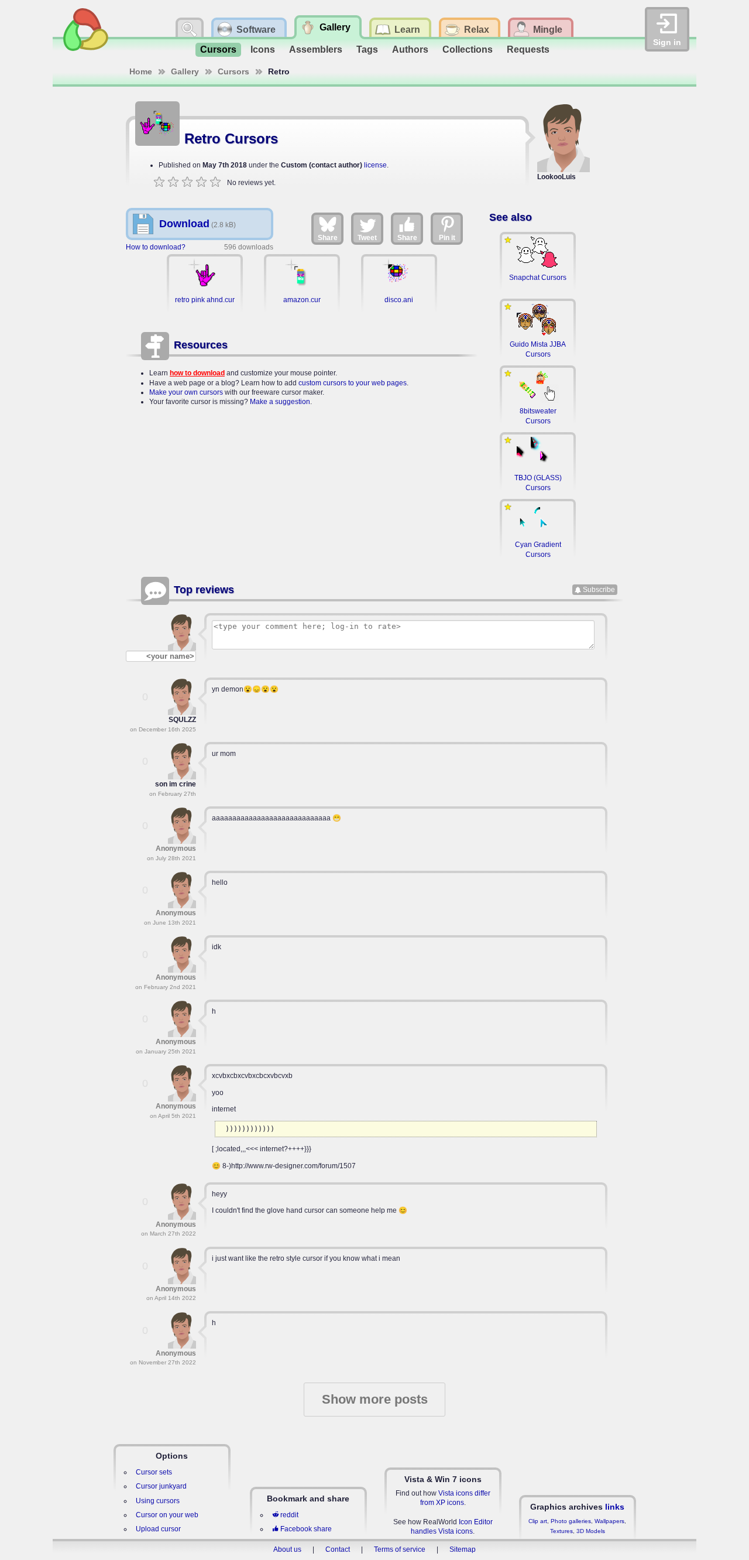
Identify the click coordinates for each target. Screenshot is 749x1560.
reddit (289, 1515)
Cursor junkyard (161, 1486)
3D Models (590, 1531)
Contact (337, 1549)
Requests (528, 49)
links (614, 1506)
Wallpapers (609, 1521)
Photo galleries (571, 1521)
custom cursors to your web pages (352, 383)
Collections (467, 49)
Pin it (447, 238)
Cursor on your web (167, 1515)
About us (287, 1549)
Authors (410, 49)
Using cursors (158, 1501)
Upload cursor (158, 1529)
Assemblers (315, 49)
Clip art (537, 1521)
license (375, 165)
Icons (262, 49)
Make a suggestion (280, 402)
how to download (197, 373)
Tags (367, 49)
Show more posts (375, 1399)
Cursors (218, 49)
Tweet (367, 238)
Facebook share (306, 1529)
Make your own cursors (186, 392)
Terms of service (399, 1549)
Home (140, 71)
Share (328, 238)
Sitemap (462, 1549)
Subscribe (599, 590)
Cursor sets (154, 1472)
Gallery (185, 71)
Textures (561, 1531)
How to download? (155, 247)
